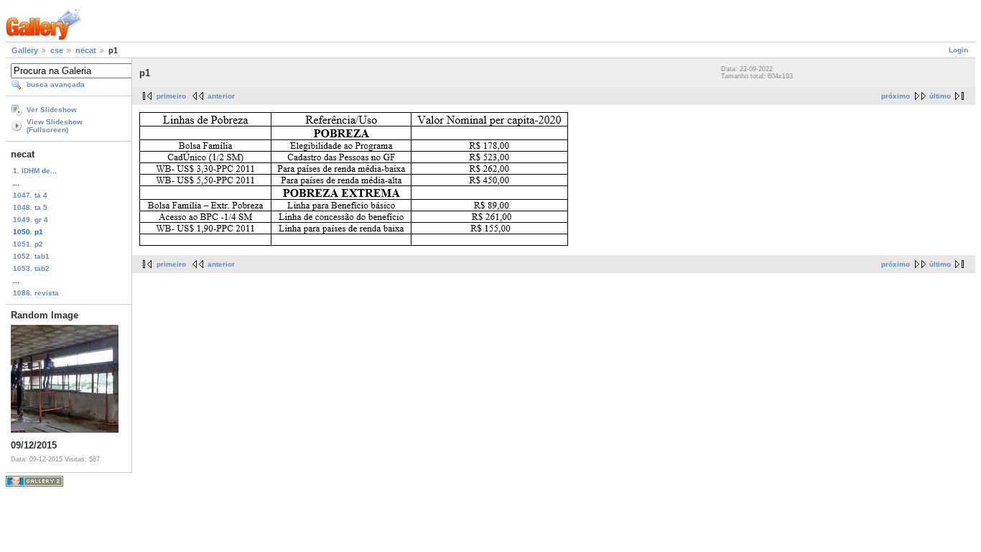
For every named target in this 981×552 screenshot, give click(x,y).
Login (958, 50)
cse (56, 50)
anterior (221, 96)
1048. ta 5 (30, 207)
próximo (895, 96)
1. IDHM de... (35, 171)
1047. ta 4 (30, 195)
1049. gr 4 (30, 220)
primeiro (171, 96)
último (940, 96)
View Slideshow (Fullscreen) (55, 126)
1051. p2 (28, 244)
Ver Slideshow (52, 110)
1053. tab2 (31, 268)
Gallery (24, 50)
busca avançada (56, 84)
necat (85, 50)
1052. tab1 (31, 256)
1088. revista (36, 293)
